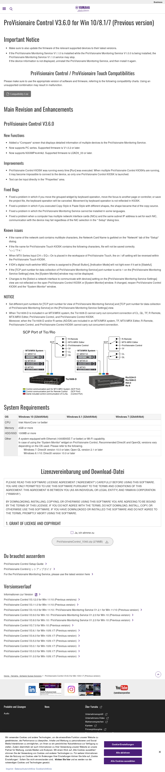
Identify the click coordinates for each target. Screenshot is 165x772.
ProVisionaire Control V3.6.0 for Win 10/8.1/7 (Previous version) (40, 635)
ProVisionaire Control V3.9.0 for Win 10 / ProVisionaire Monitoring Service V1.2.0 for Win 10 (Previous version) (67, 615)
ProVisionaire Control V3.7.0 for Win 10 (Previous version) (37, 625)
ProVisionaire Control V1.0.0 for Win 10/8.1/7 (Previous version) (40, 656)
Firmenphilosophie (93, 729)
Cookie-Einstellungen (123, 744)
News (47, 707)
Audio (6, 713)
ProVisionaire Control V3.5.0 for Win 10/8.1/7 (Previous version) (40, 641)
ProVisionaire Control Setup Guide (24, 564)
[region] (82, 752)
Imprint (9, 768)
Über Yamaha (91, 707)
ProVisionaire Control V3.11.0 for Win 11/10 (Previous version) (39, 604)
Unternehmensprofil (94, 714)
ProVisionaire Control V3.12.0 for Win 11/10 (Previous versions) (40, 599)
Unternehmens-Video (95, 717)
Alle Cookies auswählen (123, 760)
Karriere (88, 725)
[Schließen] (159, 751)
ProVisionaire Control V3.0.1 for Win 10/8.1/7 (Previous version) (40, 646)
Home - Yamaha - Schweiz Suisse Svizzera (23, 675)
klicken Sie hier (62, 759)
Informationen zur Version (18, 594)
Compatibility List (19, 94)
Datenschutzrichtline (25, 768)
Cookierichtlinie (44, 768)
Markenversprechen (94, 721)
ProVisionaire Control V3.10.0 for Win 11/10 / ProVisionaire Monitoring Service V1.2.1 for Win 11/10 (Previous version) (71, 610)
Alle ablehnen (123, 752)
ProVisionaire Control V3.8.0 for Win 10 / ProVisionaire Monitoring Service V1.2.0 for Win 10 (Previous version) (67, 620)
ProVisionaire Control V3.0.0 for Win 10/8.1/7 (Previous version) (40, 651)
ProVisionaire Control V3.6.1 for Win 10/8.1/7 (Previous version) (40, 630)
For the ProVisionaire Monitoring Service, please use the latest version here (47, 574)
